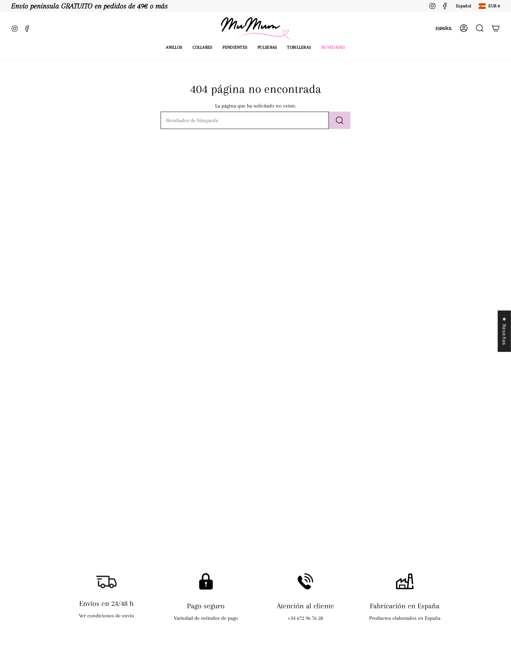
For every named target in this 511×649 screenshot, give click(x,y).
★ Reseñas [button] (504, 331)
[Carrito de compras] (496, 28)
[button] (174, 47)
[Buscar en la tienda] (339, 120)
